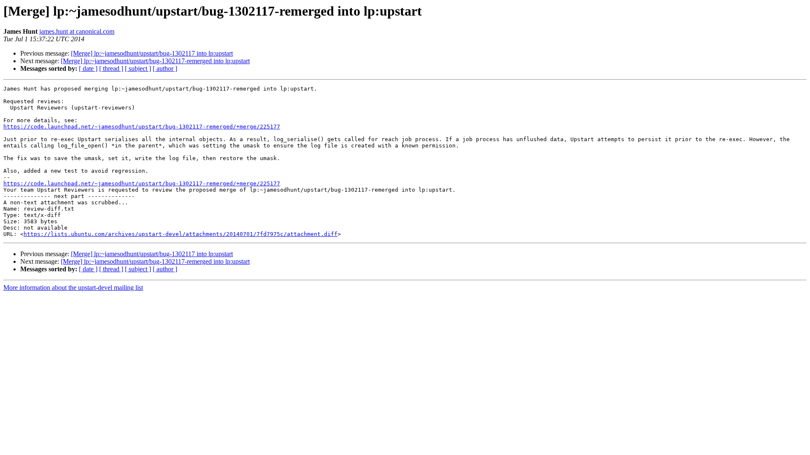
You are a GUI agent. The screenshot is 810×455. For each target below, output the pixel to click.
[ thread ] (111, 68)
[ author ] (165, 68)
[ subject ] (138, 68)
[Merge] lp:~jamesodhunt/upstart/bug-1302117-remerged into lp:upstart (155, 60)
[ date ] (88, 68)
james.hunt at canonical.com (76, 31)
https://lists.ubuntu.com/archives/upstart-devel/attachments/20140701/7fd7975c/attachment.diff (181, 234)
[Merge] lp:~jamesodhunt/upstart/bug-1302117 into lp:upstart (152, 53)
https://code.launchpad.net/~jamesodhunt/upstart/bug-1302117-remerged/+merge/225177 (141, 126)
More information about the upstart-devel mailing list (73, 287)
